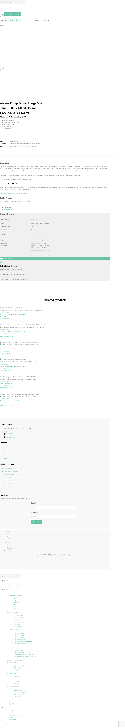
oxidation (70, 168)
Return (6, 456)
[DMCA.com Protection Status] (4, 564)
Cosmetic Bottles (8, 484)
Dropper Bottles (8, 490)
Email (33, 503)
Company (34, 512)
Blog (5, 452)
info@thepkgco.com (11, 437)
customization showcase (12, 193)
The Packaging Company (69, 555)
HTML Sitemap (8, 459)
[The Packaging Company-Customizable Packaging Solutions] (42, 9)
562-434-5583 (9, 434)
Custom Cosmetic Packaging (12, 474)
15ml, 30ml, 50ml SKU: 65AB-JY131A (6, 386)
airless (11, 146)
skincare (34, 146)
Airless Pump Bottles (25, 143)
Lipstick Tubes (8, 477)
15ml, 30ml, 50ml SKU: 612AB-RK (8, 351)
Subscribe (36, 522)
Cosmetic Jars (8, 487)
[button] (12, 14)
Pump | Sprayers (36, 143)
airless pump (24, 146)
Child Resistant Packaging (11, 471)
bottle (29, 146)
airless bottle (17, 146)
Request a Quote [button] (4, 312)
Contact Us (7, 449)
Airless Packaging (14, 143)
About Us (6, 446)
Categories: (3, 143)
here (30, 179)
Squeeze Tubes (8, 481)
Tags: (1, 146)
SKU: (1, 141)
